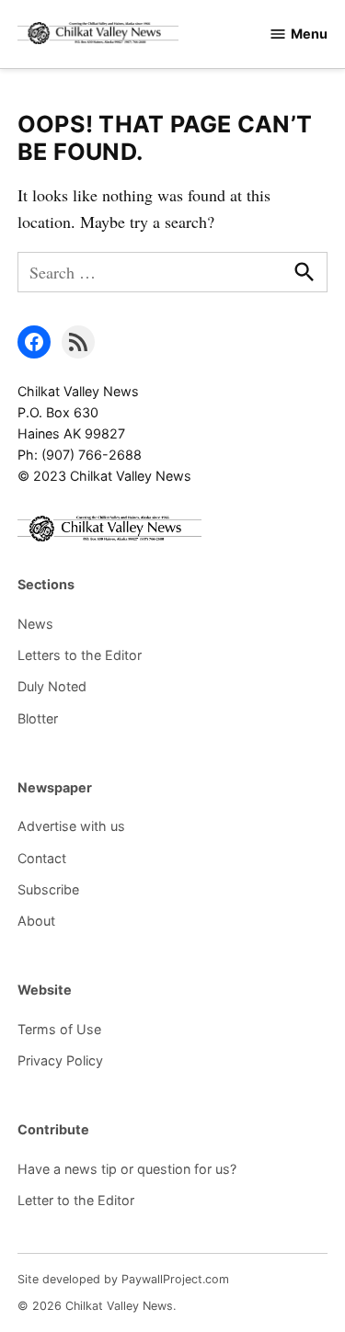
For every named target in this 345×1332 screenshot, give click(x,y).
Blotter (37, 718)
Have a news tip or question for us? (126, 1169)
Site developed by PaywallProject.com (123, 1279)
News (35, 624)
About (36, 920)
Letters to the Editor (79, 655)
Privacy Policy (60, 1060)
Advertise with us (71, 826)
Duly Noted (51, 686)
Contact (41, 858)
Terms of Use (59, 1029)
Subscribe (48, 889)
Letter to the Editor (75, 1200)
